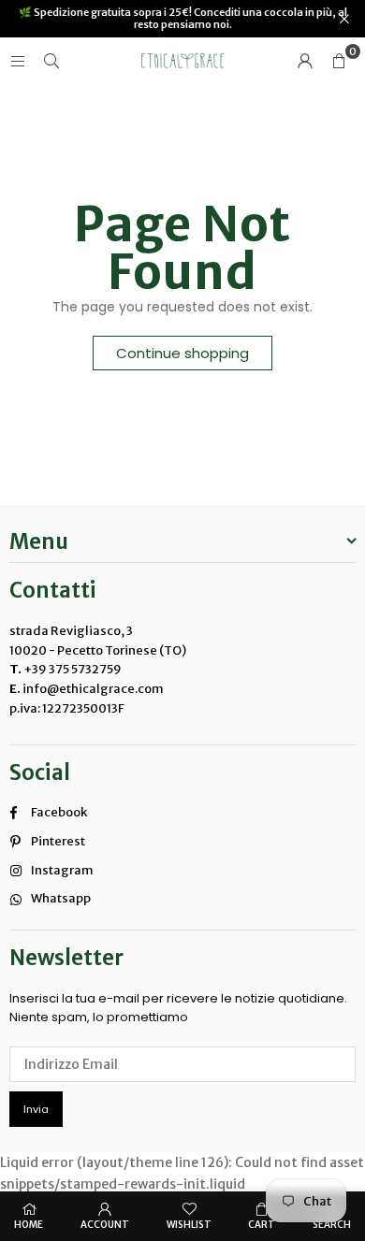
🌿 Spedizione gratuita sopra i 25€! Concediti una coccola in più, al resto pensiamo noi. (183, 19)
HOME (28, 1225)
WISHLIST (189, 1225)
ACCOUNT (104, 1225)
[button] (339, 61)
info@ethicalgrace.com (92, 689)
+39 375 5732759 (72, 669)
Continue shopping (182, 353)
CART (261, 1225)
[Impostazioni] (305, 61)
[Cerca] (51, 60)
